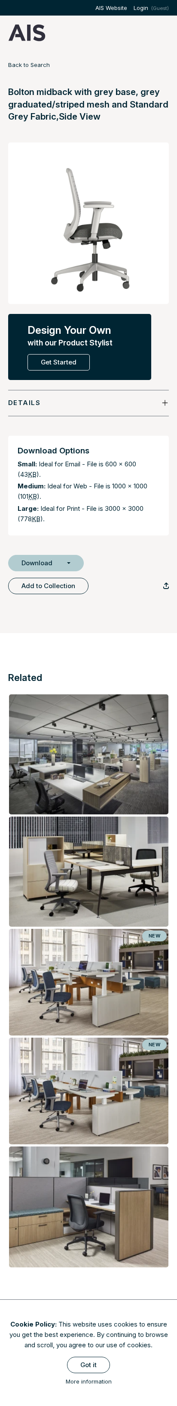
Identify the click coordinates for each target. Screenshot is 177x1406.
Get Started (58, 362)
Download (36, 563)
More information (89, 1381)
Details (24, 403)
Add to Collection (48, 586)
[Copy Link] (166, 586)
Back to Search (29, 64)
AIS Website (111, 7)
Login (141, 7)
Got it (88, 1365)
